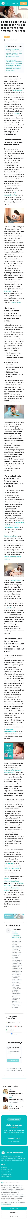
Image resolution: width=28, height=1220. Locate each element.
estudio (16, 113)
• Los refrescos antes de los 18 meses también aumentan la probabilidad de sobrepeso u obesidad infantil (13, 68)
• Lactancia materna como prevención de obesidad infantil (14, 50)
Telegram (15, 1034)
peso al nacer (16, 303)
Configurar (15, 1216)
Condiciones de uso (6, 1176)
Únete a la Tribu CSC (14, 1119)
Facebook (10, 1022)
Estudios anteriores (10, 536)
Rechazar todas (14, 1212)
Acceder (23, 3)
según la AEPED (16, 580)
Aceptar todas (14, 1208)
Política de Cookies (6, 1204)
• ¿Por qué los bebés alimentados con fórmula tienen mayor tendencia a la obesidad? (14, 61)
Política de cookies (6, 1174)
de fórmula (7, 291)
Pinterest (19, 1026)
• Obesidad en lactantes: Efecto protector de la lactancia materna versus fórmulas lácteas (14, 55)
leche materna (17, 90)
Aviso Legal (4, 1167)
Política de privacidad (6, 1169)
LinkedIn (10, 1026)
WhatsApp (10, 1030)
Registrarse (15, 3)
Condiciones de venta (6, 1172)
